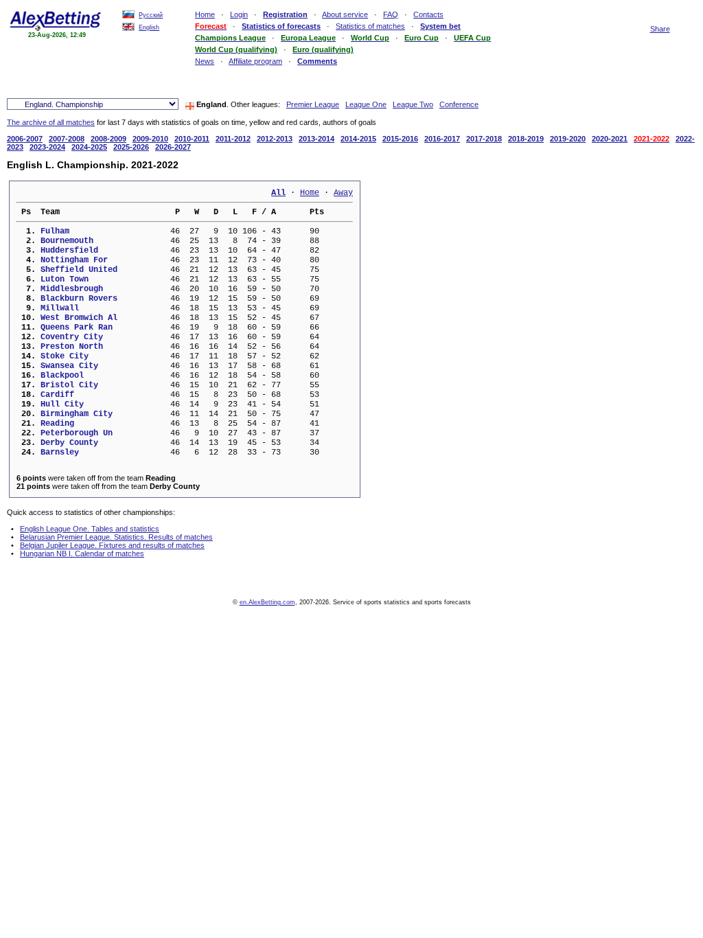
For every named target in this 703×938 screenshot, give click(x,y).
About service (345, 14)
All (278, 193)
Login (239, 14)
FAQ (390, 14)
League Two (413, 104)
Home (205, 14)
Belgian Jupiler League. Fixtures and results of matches (112, 545)
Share (660, 29)
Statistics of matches (370, 26)
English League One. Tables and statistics (89, 529)
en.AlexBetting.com (267, 602)
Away (343, 193)
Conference (459, 104)
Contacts (428, 14)
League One (366, 104)
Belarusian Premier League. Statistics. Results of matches (116, 537)
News (204, 61)
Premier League (312, 104)
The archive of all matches (51, 122)
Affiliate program (255, 61)
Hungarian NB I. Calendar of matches (82, 553)
